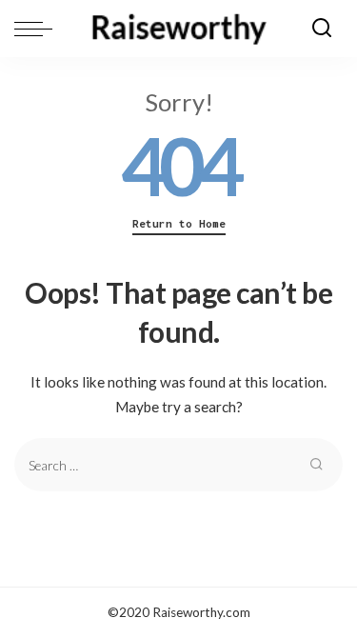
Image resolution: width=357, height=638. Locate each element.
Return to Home (179, 223)
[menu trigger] (38, 28)
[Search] (321, 28)
